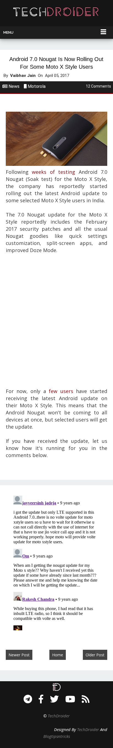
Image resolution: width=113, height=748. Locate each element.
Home (57, 654)
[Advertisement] (56, 324)
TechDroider (59, 715)
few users (61, 391)
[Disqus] (56, 561)
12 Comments (98, 86)
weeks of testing (53, 172)
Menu (8, 32)
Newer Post (19, 654)
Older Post (95, 654)
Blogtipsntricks (56, 736)
